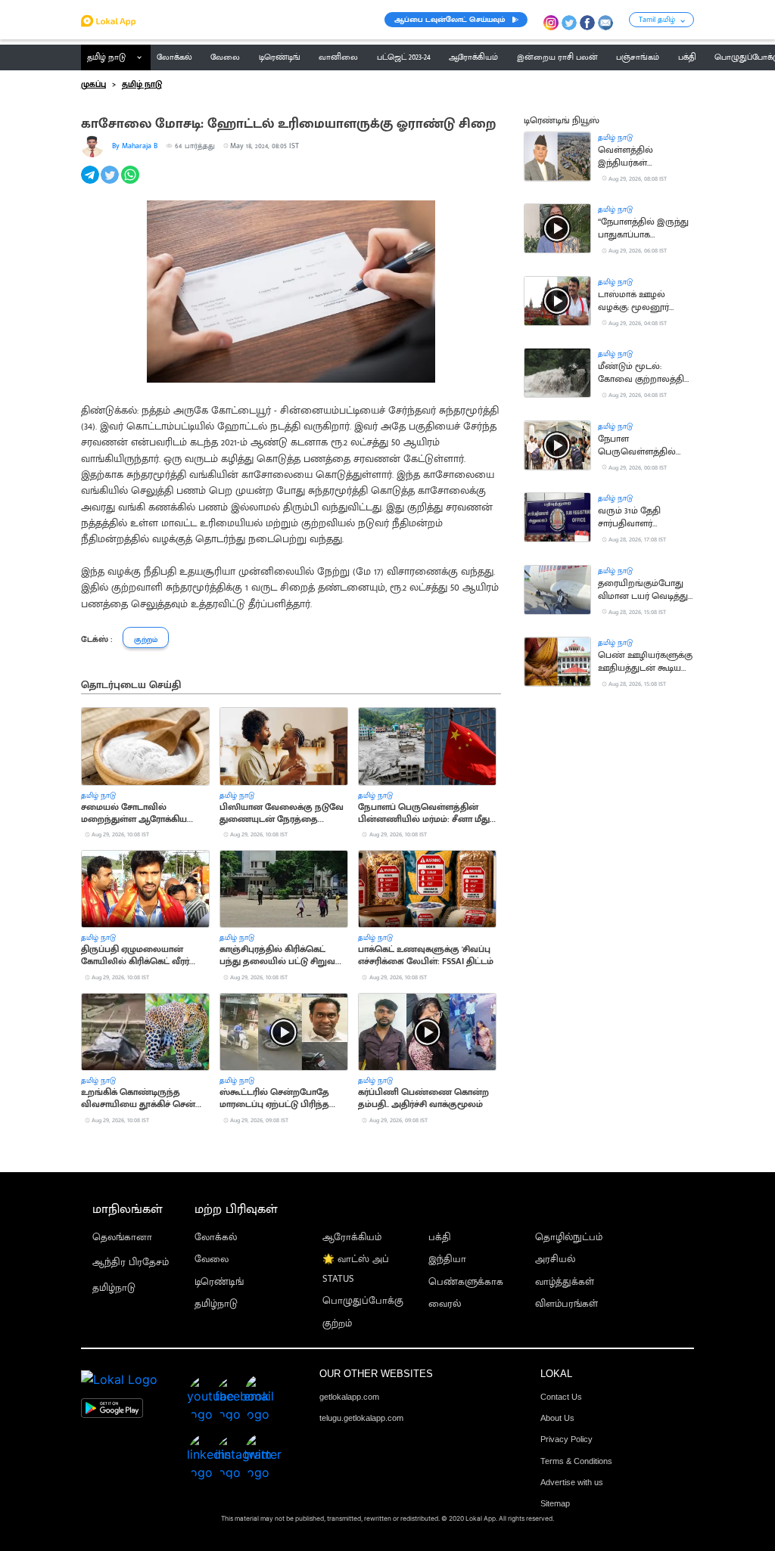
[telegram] (91, 183)
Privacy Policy (566, 1439)
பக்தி (439, 1237)
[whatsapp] (131, 183)
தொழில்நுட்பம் (568, 1237)
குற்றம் (337, 1324)
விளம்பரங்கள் (566, 1304)
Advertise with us (571, 1482)
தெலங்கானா (122, 1237)
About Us (557, 1417)
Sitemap (555, 1503)
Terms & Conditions (576, 1461)
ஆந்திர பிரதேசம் (130, 1262)
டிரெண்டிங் (219, 1282)
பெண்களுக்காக (465, 1282)
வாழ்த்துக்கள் (564, 1282)
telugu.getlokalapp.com (361, 1417)
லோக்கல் (216, 1237)
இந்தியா (447, 1259)
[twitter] (111, 183)
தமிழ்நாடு (113, 1288)
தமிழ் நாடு (106, 57)
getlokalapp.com (349, 1396)
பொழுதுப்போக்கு (362, 1301)
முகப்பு (93, 85)
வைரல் (444, 1304)
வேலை (212, 1259)
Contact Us (561, 1396)
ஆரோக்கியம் (351, 1237)
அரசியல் (555, 1259)
